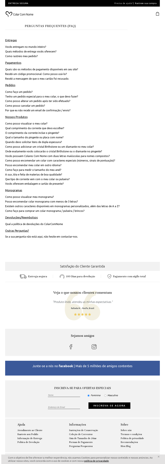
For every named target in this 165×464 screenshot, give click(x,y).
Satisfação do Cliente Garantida (82, 266)
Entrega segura (37, 276)
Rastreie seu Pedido (27, 434)
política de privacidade (96, 460)
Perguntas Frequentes (81, 446)
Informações (77, 424)
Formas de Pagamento (81, 442)
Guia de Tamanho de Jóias (82, 438)
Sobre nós (126, 430)
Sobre (124, 424)
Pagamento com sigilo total (129, 276)
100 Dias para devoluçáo (80, 276)
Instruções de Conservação (83, 430)
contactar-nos (69, 236)
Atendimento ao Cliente (29, 430)
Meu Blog (126, 446)
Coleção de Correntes (80, 434)
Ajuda (21, 424)
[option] (48, 3)
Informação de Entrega (29, 438)
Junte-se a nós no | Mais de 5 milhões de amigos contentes (82, 366)
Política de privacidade (132, 438)
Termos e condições (131, 434)
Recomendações (129, 442)
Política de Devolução (28, 442)
